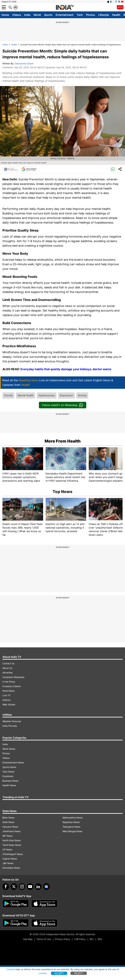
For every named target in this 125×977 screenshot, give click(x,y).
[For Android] (15, 923)
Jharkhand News (11, 831)
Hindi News (8, 690)
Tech (80, 14)
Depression (66, 395)
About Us (7, 668)
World (37, 14)
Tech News (8, 771)
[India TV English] (65, 7)
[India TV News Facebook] (116, 1)
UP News (7, 849)
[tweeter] (14, 886)
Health (116, 14)
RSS (100, 939)
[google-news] (46, 886)
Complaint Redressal (13, 677)
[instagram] (22, 886)
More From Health (63, 441)
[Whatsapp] (113, 169)
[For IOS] (44, 923)
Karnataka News (11, 867)
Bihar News (8, 817)
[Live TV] (120, 7)
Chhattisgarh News (12, 854)
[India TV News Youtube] (122, 1)
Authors (6, 700)
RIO (92, 939)
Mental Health (26, 395)
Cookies (10, 969)
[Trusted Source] (29, 169)
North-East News (11, 840)
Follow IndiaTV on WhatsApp (59, 405)
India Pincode (9, 725)
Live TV (6, 695)
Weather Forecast (11, 721)
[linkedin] (38, 886)
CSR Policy (80, 939)
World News (8, 748)
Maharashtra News (72, 817)
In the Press (8, 681)
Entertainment (64, 14)
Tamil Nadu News (11, 845)
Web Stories (8, 704)
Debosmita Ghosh (24, 63)
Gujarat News (9, 858)
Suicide (8, 395)
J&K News (7, 863)
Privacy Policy (62, 939)
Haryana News (10, 826)
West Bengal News (72, 831)
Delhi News (8, 822)
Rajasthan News (71, 822)
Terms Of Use (43, 939)
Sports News (9, 767)
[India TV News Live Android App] (15, 904)
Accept (59, 973)
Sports (48, 14)
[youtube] (30, 886)
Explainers (7, 776)
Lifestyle (103, 14)
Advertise (7, 672)
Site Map (27, 939)
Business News (10, 780)
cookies (42, 973)
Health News (9, 785)
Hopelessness (46, 395)
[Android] (111, 1)
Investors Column (11, 686)
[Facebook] (5, 886)
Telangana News (71, 826)
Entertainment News (13, 762)
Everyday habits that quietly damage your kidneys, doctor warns (66, 369)
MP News (7, 835)
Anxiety (82, 395)
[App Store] (44, 904)
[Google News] (10, 169)
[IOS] (108, 1)
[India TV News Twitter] (119, 1)
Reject (78, 973)
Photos (90, 14)
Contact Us (8, 663)
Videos (16, 14)
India (27, 14)
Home (5, 14)
